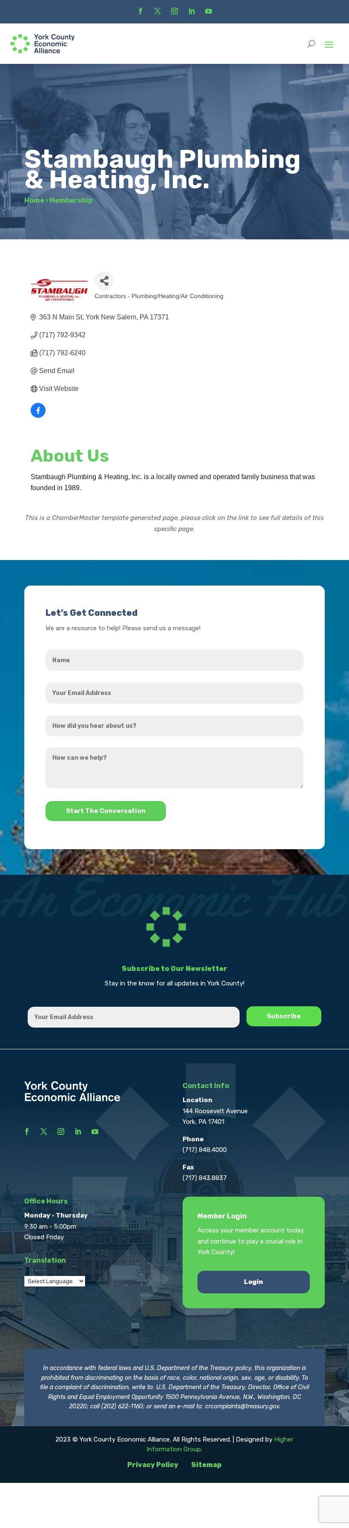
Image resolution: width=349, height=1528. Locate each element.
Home (34, 200)
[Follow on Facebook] (140, 11)
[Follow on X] (157, 11)
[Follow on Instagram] (174, 11)
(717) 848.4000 (205, 1150)
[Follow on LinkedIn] (191, 11)
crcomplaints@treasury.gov (242, 1406)
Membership (70, 200)
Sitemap (206, 1465)
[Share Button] (104, 280)
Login (253, 1282)
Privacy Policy (152, 1465)
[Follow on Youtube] (208, 11)
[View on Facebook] (38, 415)
